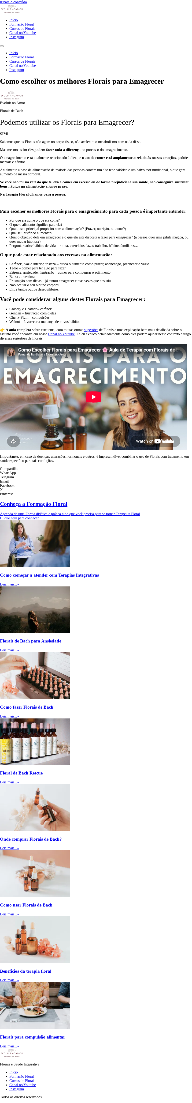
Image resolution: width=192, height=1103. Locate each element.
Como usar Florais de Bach (26, 905)
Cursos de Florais (22, 28)
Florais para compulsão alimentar (32, 1037)
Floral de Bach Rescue (21, 773)
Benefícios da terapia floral (25, 971)
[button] (96, 473)
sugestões (91, 330)
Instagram (16, 37)
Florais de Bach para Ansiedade (30, 640)
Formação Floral (21, 24)
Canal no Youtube (22, 33)
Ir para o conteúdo (13, 2)
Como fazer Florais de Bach (26, 707)
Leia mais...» (9, 584)
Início (13, 20)
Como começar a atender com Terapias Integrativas (49, 575)
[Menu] (2, 46)
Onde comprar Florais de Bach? (31, 839)
